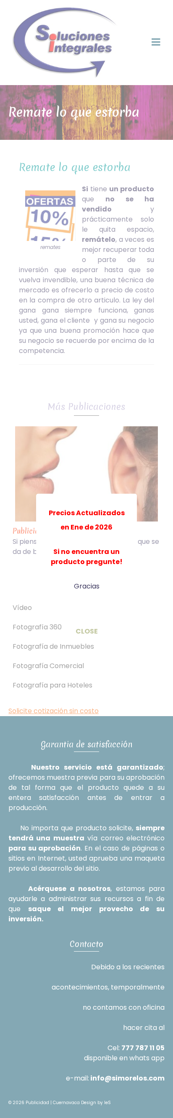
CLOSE (87, 631)
